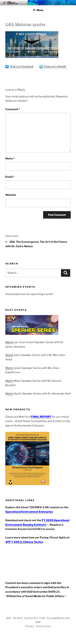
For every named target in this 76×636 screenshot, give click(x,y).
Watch (9, 342)
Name (10, 158)
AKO (8, 617)
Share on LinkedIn (55, 66)
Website (10, 195)
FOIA (42, 617)
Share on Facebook (21, 66)
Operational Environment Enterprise (29, 511)
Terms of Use (43, 626)
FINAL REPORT (41, 416)
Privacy (29, 626)
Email (9, 176)
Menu (40, 10)
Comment (12, 109)
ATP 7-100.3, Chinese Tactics (24, 542)
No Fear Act (31, 617)
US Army (18, 617)
